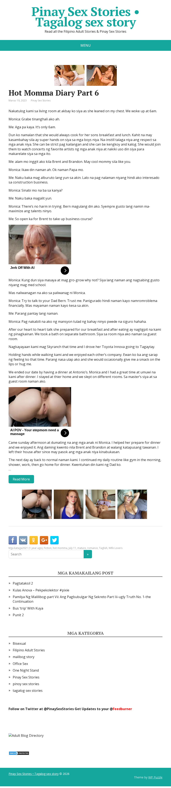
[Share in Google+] (44, 540)
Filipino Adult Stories (29, 650)
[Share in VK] (23, 540)
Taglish (103, 548)
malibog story (23, 657)
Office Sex (20, 663)
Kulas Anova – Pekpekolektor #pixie (41, 590)
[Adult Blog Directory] (26, 735)
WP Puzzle (155, 777)
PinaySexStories (60, 709)
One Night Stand (26, 670)
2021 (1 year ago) (32, 548)
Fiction (48, 548)
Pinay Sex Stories (40, 100)
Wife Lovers (115, 548)
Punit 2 (18, 615)
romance (92, 548)
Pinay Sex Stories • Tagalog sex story (85, 16)
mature (81, 548)
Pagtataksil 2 (23, 583)
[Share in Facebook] (13, 540)
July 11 (72, 548)
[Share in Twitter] (54, 540)
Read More (21, 479)
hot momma (60, 548)
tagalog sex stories (28, 690)
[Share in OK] (33, 540)
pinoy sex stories (26, 684)
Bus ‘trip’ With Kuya (28, 608)
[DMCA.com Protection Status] (19, 753)
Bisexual (19, 643)
